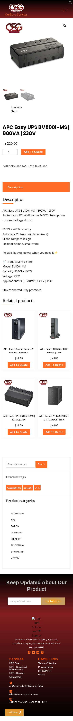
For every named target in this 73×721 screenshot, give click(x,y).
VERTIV (15, 558)
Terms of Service (47, 663)
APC (18, 166)
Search (41, 464)
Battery (27, 487)
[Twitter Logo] (33, 652)
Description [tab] (15, 187)
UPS (30, 166)
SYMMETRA (17, 551)
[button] (70, 3)
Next (14, 111)
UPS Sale (14, 663)
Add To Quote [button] (19, 364)
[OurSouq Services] (16, 7)
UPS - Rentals (16, 673)
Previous (16, 107)
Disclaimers (44, 670)
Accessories (14, 487)
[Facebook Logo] (29, 652)
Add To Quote (33, 152)
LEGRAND (16, 532)
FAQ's (41, 674)
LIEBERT (16, 539)
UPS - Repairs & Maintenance (18, 668)
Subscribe (53, 601)
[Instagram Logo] (42, 652)
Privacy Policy (45, 667)
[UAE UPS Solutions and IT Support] (36, 627)
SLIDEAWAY (17, 545)
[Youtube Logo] (38, 652)
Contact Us (15, 677)
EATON (15, 526)
